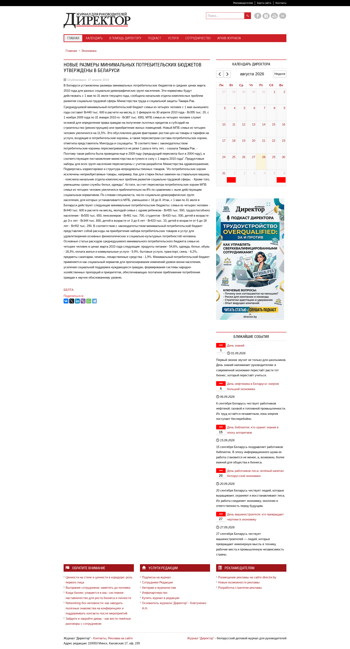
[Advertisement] (137, 319)
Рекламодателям (243, 3)
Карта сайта (264, 3)
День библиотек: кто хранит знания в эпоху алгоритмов (253, 430)
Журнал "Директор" (200, 638)
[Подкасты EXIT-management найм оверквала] (250, 259)
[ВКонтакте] (66, 301)
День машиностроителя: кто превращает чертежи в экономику (255, 517)
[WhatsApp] (88, 301)
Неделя (279, 74)
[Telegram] (94, 301)
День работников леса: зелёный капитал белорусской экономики (255, 473)
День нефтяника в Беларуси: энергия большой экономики (253, 386)
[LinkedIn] (77, 301)
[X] (71, 301)
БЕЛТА (69, 290)
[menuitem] (73, 38)
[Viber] (83, 301)
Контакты (280, 3)
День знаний (235, 345)
